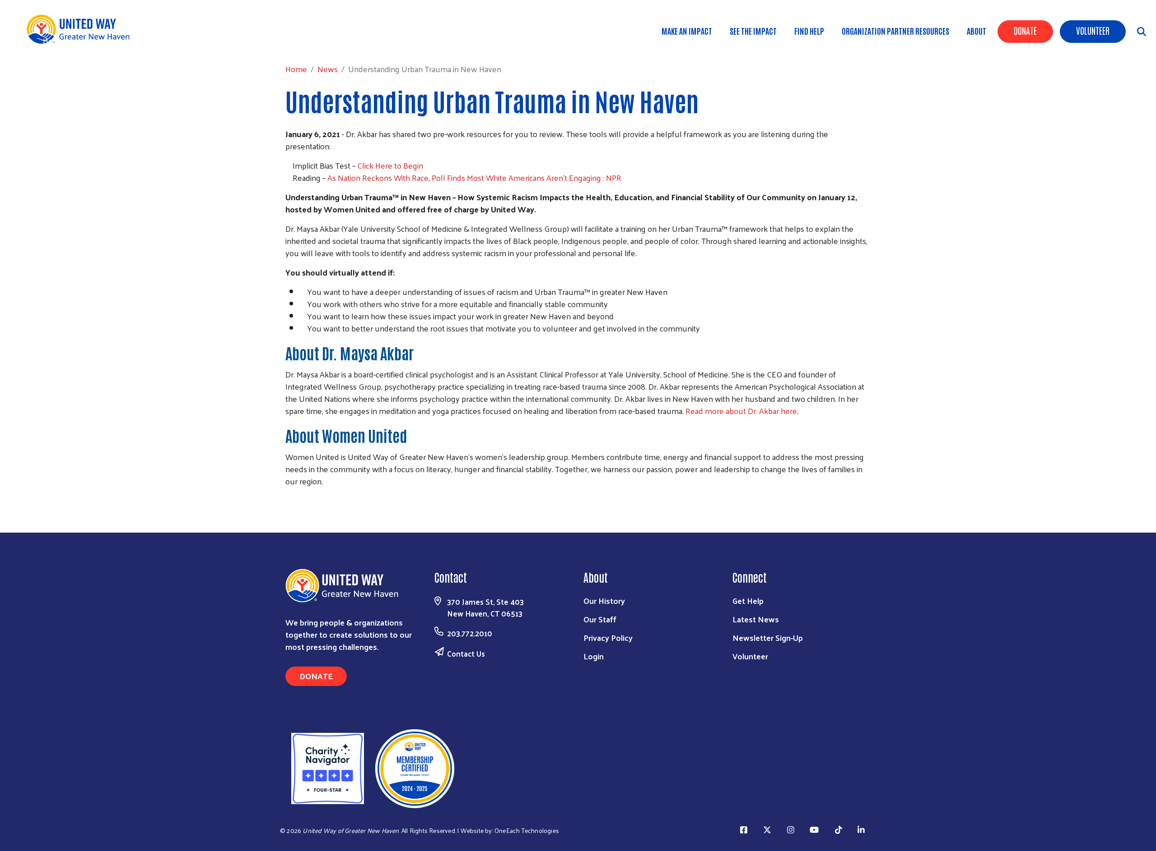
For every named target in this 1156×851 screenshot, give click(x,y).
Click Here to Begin (389, 165)
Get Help (748, 600)
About (976, 30)
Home (54, 40)
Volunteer (1092, 30)
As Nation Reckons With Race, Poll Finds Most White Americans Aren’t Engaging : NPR (474, 177)
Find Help (809, 30)
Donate (1025, 30)
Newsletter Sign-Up (767, 637)
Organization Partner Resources (895, 30)
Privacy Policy (608, 637)
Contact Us (466, 653)
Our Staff (599, 619)
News (85, 40)
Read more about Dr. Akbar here (741, 410)
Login (593, 656)
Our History (604, 600)
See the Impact (753, 30)
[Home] (81, 29)
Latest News (755, 619)
